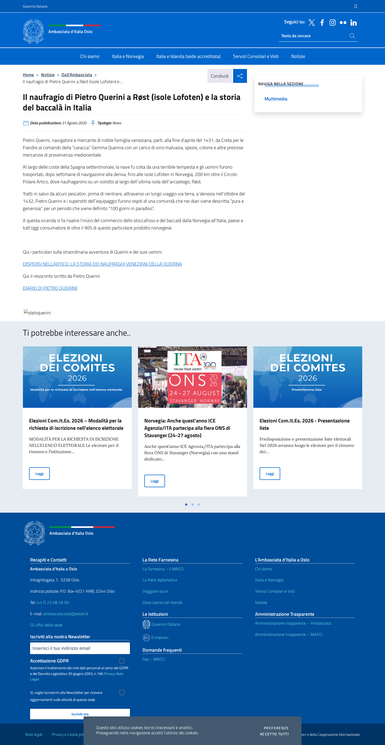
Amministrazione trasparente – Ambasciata (293, 623)
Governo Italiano (35, 6)
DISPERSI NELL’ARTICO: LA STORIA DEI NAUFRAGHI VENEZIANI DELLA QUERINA (102, 263)
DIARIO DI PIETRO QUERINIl (50, 288)
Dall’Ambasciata (77, 74)
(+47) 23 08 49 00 (53, 602)
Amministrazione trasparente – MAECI (288, 634)
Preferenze (276, 728)
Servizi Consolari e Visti (275, 591)
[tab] (186, 504)
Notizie (48, 74)
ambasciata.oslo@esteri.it (65, 613)
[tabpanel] (77, 423)
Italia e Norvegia (269, 580)
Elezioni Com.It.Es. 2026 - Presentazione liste (305, 424)
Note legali (33, 734)
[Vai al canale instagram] (331, 22)
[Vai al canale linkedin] (352, 22)
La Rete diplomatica (159, 580)
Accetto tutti (274, 734)
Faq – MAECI (153, 659)
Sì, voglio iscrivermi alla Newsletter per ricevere (66, 692)
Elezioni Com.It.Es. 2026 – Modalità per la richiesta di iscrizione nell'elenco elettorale (76, 424)
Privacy (109, 673)
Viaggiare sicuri (155, 591)
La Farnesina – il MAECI (163, 569)
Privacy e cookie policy (70, 734)
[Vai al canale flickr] (342, 22)
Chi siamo (263, 569)
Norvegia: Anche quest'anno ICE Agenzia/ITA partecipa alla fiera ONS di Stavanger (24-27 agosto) (187, 427)
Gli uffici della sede (46, 625)
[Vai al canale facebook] (321, 22)
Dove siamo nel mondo (162, 602)
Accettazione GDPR (49, 660)
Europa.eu (159, 637)
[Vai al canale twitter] (310, 22)
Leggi (42, 473)
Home (28, 74)
